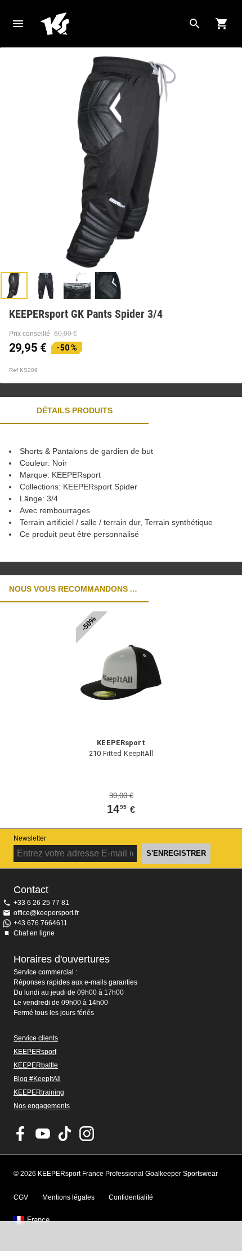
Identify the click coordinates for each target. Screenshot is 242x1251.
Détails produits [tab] (75, 410)
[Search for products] (194, 23)
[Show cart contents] (221, 23)
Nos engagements (42, 1106)
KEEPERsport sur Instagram (86, 1133)
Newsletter (30, 838)
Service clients (36, 1038)
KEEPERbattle (36, 1065)
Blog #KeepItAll (37, 1079)
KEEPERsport (35, 1052)
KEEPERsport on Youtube (42, 1133)
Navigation (18, 23)
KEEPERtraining (39, 1092)
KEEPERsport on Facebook (21, 1133)
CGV (21, 1197)
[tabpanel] (121, 493)
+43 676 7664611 (41, 923)
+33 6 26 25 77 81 (41, 903)
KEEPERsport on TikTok (64, 1133)
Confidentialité (131, 1197)
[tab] (14, 285)
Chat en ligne (34, 933)
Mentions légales (68, 1197)
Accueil (112, 23)
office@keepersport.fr (46, 913)
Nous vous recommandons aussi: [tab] (74, 588)
